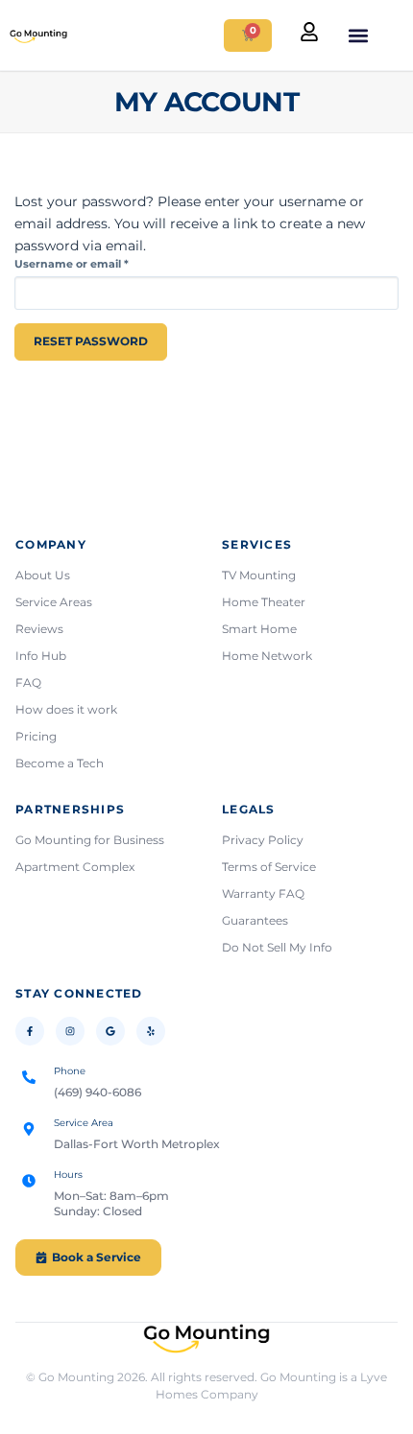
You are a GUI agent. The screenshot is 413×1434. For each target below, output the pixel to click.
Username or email (97, 263)
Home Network (267, 655)
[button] (358, 35)
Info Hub (40, 655)
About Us (42, 575)
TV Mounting (259, 575)
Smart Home (259, 629)
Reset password (91, 341)
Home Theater (263, 602)
